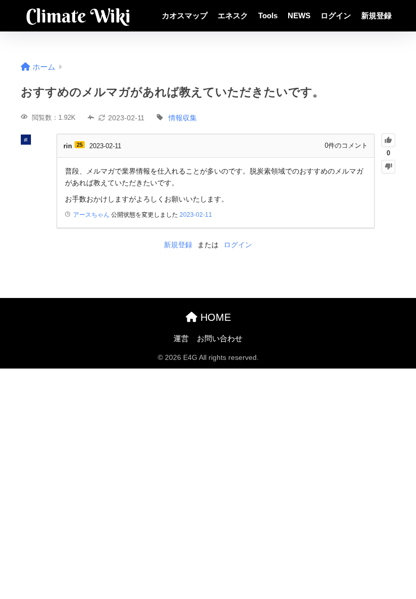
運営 (181, 339)
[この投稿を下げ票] (388, 167)
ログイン (336, 15)
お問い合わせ (219, 339)
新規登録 (376, 15)
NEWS (299, 15)
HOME (214, 317)
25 (80, 145)
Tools (268, 15)
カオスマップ (184, 15)
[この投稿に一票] (388, 140)
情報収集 (182, 118)
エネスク (233, 15)
